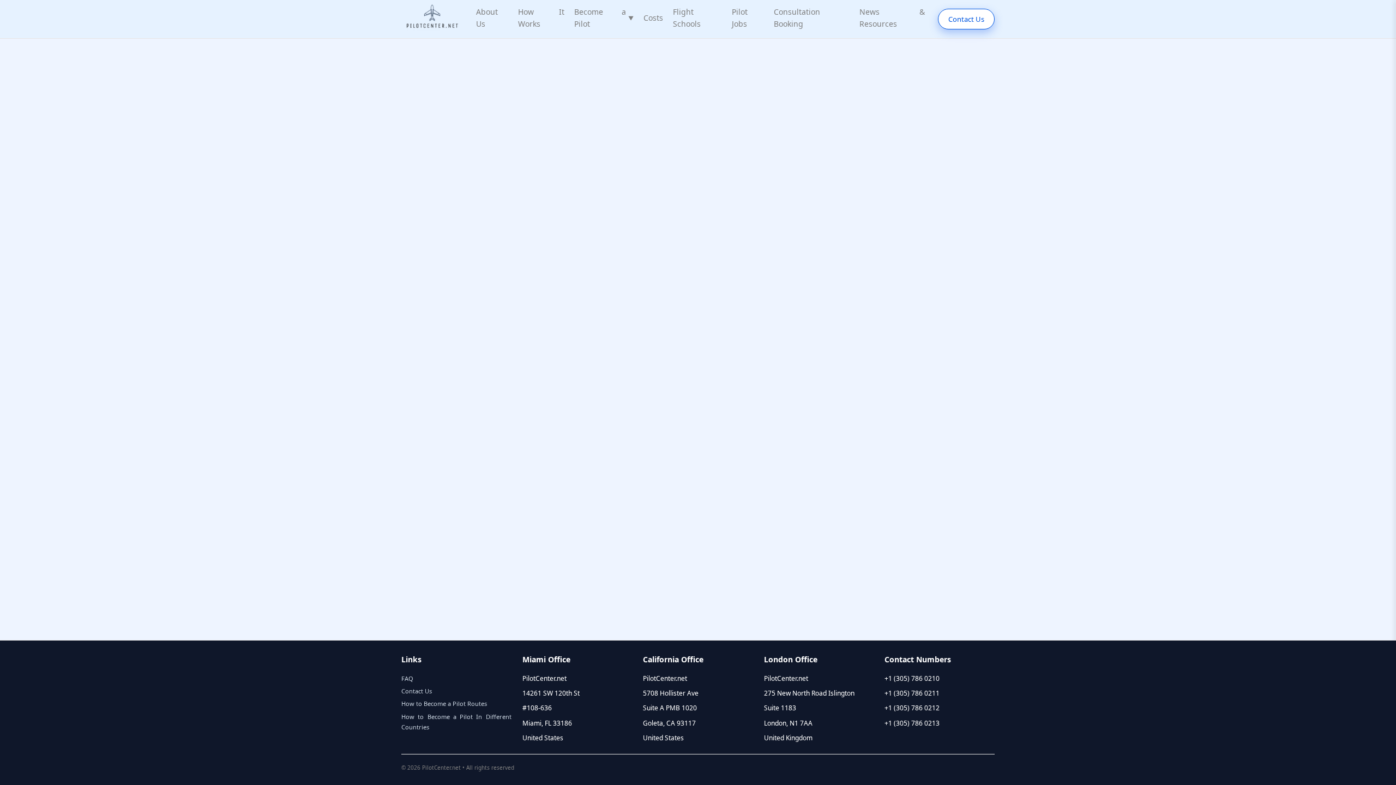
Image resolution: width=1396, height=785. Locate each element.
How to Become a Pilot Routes (444, 703)
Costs (653, 18)
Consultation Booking (797, 18)
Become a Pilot (604, 18)
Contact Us (966, 19)
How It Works (541, 18)
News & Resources (892, 18)
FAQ (407, 678)
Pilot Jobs (740, 18)
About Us (487, 18)
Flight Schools (687, 18)
